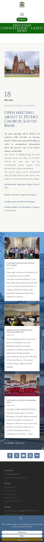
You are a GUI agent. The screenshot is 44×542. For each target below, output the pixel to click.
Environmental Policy (10, 487)
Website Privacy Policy (10, 497)
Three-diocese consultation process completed (19, 331)
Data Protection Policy (10, 494)
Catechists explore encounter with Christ (20, 264)
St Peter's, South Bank (24, 105)
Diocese (8, 105)
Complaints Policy (9, 491)
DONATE (22, 20)
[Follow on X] (16, 455)
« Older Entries (14, 442)
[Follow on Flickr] (37, 455)
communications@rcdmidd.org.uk (18, 477)
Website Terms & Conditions (12, 501)
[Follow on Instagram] (30, 455)
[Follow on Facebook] (10, 455)
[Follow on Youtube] (23, 455)
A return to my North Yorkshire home (21, 401)
